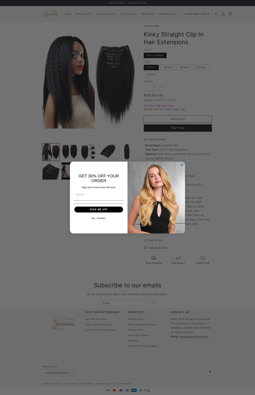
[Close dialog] (182, 165)
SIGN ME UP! (99, 209)
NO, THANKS (99, 218)
